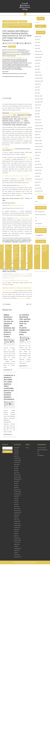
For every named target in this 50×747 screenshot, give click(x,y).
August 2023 (38, 104)
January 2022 (38, 143)
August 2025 (38, 60)
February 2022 (38, 140)
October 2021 (38, 149)
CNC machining (27, 139)
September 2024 (39, 81)
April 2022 (37, 134)
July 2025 (37, 63)
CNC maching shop (39, 211)
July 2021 (37, 155)
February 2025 (38, 75)
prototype (27, 159)
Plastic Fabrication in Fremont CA (20, 280)
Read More (7, 370)
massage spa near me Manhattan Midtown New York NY (37, 250)
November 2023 (39, 101)
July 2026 (37, 39)
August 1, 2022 (9, 402)
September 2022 (39, 128)
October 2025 (38, 57)
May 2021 (37, 158)
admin (14, 43)
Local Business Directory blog (25, 6)
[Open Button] (25, 14)
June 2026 (37, 42)
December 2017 (39, 179)
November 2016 (39, 191)
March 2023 (38, 119)
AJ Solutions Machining (8, 290)
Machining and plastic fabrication (13, 53)
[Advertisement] (17, 88)
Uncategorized (23, 21)
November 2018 (39, 167)
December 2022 (39, 125)
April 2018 (37, 176)
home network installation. (8, 247)
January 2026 (38, 51)
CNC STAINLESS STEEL (8, 148)
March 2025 (38, 72)
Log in (36, 201)
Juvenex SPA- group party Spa (30, 249)
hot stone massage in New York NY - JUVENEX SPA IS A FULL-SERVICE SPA (16, 252)
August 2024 (38, 84)
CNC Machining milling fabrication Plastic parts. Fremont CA (17, 244)
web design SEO (22, 185)
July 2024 (37, 87)
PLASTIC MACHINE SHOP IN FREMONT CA (13, 57)
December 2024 (39, 78)
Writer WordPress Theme (21, 562)
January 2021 (38, 164)
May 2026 (37, 45)
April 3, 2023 (7, 43)
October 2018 (38, 170)
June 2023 (37, 110)
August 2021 (38, 152)
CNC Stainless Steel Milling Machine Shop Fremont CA (15, 175)
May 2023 (37, 113)
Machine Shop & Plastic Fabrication (17, 288)
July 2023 (37, 107)
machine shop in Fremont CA (11, 51)
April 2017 (37, 185)
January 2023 (38, 122)
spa (36, 220)
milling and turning (21, 298)
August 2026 (38, 36)
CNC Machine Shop (7, 280)
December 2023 (39, 98)
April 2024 (37, 93)
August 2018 (38, 173)
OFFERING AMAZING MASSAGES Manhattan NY (45, 249)
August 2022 (38, 131)
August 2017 (38, 182)
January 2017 (38, 188)
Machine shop (25, 117)
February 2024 (38, 95)
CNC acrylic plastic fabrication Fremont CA (12, 258)
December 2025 (39, 54)
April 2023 (37, 116)
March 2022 (38, 137)
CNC (22, 121)
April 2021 (37, 161)
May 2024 (37, 90)
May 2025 (37, 66)
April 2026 (37, 48)
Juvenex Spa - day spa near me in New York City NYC (23, 253)
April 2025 (37, 69)
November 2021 (39, 146)
